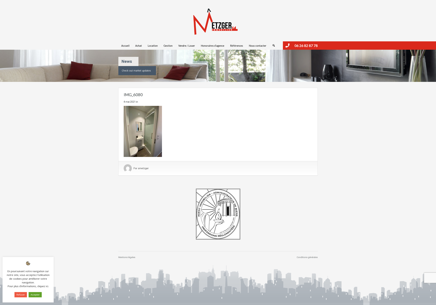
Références (236, 45)
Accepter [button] (35, 294)
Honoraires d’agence (212, 45)
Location (153, 45)
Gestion (168, 45)
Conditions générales (307, 257)
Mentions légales (126, 257)
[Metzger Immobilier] (215, 21)
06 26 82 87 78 (306, 45)
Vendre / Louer (186, 45)
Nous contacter (257, 45)
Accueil (125, 45)
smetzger (143, 168)
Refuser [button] (21, 294)
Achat (138, 45)
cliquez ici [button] (42, 286)
